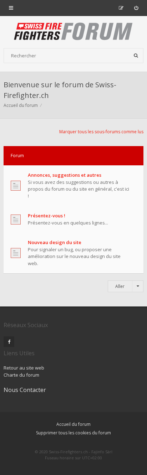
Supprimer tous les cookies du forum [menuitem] (73, 433)
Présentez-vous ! (46, 215)
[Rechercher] (136, 55)
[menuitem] (136, 8)
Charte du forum (21, 375)
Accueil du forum (73, 424)
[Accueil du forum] (73, 32)
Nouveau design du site (54, 242)
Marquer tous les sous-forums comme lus (101, 132)
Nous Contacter (25, 390)
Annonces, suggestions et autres (64, 175)
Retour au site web (24, 368)
